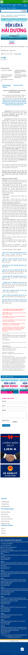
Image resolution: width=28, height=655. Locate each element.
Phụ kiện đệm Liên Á (18, 104)
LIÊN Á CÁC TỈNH (9, 15)
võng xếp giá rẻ (11, 653)
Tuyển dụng (3, 533)
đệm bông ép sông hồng (21, 645)
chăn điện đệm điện (20, 653)
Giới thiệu (8, 4)
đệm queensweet (23, 651)
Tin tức (8, 8)
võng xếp (18, 649)
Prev (2, 386)
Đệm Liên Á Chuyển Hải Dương (19, 15)
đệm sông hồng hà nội (14, 647)
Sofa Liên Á (20, 103)
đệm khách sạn (23, 646)
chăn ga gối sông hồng (13, 651)
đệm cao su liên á (4, 642)
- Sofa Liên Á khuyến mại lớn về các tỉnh (14, 290)
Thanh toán (2, 8)
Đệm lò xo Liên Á (18, 100)
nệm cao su (16, 644)
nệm (6, 644)
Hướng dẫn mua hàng (5, 523)
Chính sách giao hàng (5, 516)
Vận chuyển (25, 5)
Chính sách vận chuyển (18, 85)
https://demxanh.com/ (18, 636)
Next (26, 386)
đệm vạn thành (4, 646)
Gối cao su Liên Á (16, 101)
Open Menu (1, 1)
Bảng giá (20, 4)
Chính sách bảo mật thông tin (7, 519)
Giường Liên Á (12, 103)
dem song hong (4, 651)
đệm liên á (11, 642)
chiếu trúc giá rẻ (4, 653)
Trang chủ (3, 4)
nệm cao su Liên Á (18, 642)
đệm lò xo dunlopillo (10, 645)
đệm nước (5, 650)
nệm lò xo (22, 644)
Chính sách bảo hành (5, 521)
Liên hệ (14, 8)
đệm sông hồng (4, 647)
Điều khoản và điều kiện (5, 512)
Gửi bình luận (6, 425)
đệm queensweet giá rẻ (13, 646)
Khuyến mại (14, 5)
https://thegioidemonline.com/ (14, 637)
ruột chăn (10, 650)
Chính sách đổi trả (4, 514)
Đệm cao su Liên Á (8, 100)
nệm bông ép (10, 644)
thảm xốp (15, 650)
